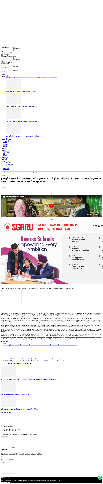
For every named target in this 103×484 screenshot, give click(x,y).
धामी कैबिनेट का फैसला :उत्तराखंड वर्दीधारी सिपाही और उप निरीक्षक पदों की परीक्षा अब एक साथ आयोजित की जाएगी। (30, 358)
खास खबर (8, 162)
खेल (4, 148)
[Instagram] (12, 465)
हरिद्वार (55, 77)
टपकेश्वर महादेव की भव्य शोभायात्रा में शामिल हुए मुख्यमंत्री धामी (15, 394)
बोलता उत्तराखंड (9, 164)
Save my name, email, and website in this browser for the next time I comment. (19, 434)
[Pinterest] (13, 189)
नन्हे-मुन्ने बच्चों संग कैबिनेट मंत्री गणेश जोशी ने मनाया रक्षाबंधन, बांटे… (22, 106)
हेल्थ (4, 150)
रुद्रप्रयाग (52, 77)
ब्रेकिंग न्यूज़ (6, 172)
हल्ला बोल (8, 165)
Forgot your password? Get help (8, 52)
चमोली (22, 77)
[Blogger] (2, 465)
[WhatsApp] (18, 189)
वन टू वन (8, 167)
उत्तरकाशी (13, 77)
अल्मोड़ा (9, 77)
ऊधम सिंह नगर (18, 77)
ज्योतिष (5, 155)
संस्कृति (5, 145)
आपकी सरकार (7, 139)
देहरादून (33, 77)
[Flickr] (9, 465)
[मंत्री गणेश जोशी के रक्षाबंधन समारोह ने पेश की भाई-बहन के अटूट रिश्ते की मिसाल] (8, 406)
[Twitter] (8, 189)
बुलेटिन (5, 161)
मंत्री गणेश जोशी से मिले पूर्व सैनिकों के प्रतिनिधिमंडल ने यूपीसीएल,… (22, 121)
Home (2, 172)
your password (17, 50)
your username (17, 48)
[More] (23, 189)
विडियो (5, 159)
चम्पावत (24, 77)
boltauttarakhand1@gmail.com (10, 459)
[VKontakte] (16, 465)
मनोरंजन (5, 157)
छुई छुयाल (6, 152)
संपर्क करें (6, 169)
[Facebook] (3, 189)
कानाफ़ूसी (6, 141)
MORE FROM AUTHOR (23, 363)
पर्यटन (5, 146)
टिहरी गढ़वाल (29, 77)
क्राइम (5, 143)
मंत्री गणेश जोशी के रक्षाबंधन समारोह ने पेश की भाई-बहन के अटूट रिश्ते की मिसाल (19, 409)
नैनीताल (36, 77)
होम (4, 74)
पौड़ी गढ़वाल (44, 77)
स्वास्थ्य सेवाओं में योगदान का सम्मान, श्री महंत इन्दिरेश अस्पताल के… (22, 136)
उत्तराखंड (5, 76)
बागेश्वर (48, 77)
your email (16, 58)
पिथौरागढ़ (40, 77)
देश (4, 154)
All (7, 77)
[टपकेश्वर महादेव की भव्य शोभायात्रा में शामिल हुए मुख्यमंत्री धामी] (8, 391)
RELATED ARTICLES (8, 363)
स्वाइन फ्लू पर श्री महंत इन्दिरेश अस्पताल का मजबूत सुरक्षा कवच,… (22, 91)
